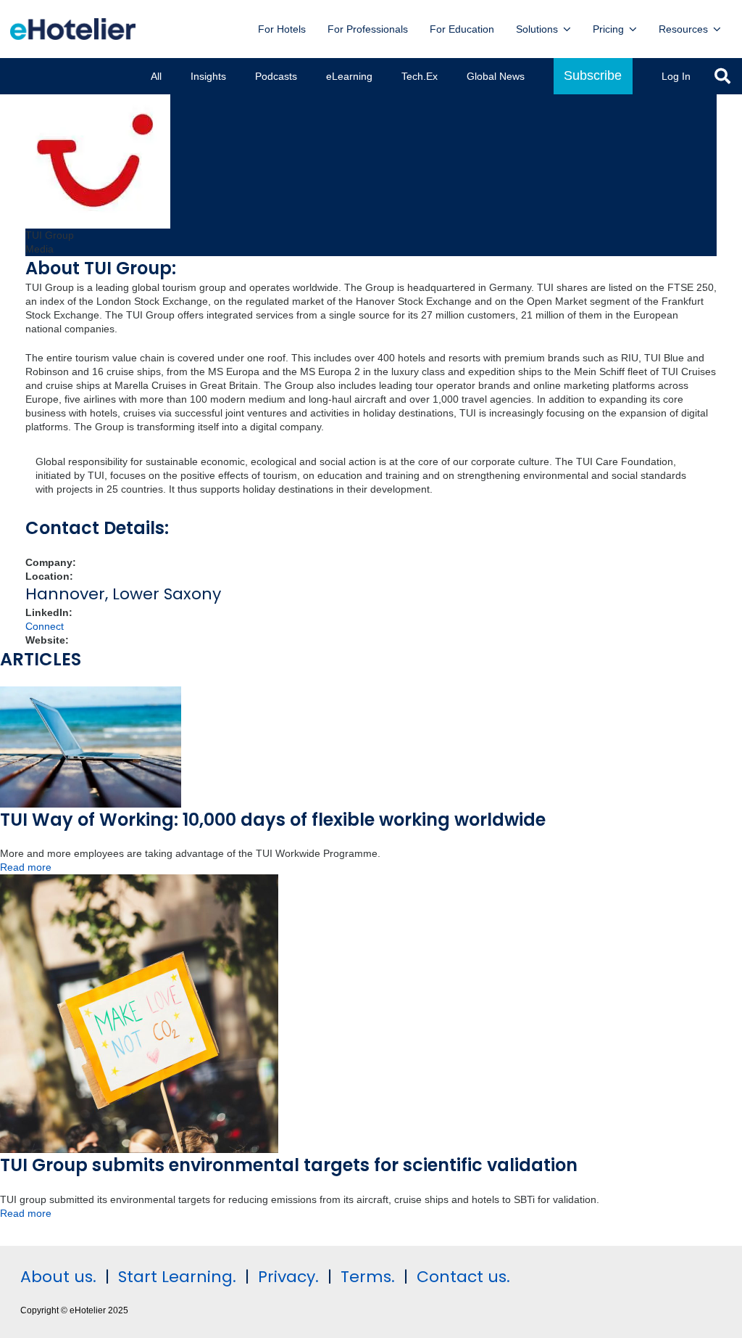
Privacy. (288, 1276)
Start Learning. (175, 1276)
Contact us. (463, 1276)
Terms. (368, 1276)
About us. (58, 1276)
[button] (567, 29)
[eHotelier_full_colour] (73, 29)
